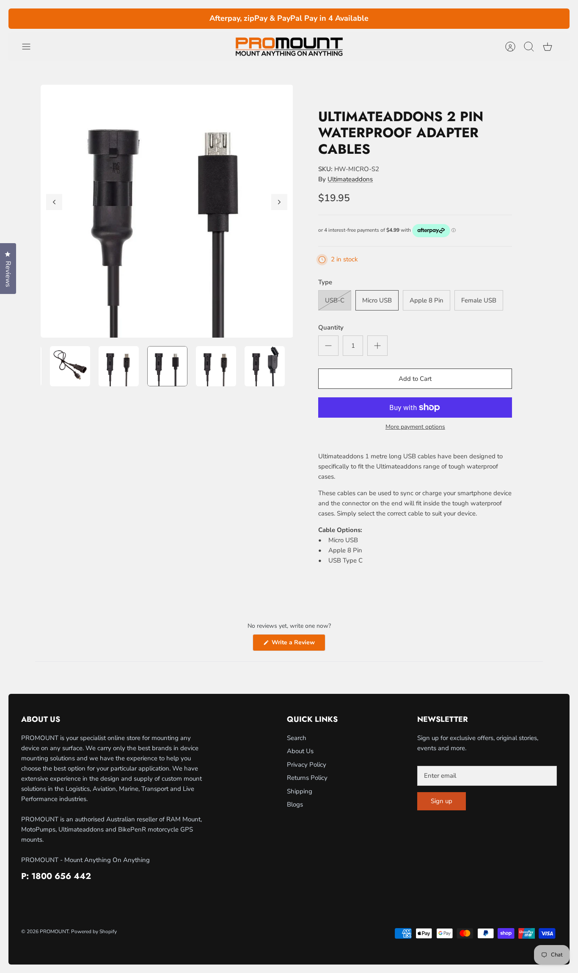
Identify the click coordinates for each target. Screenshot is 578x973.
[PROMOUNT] (289, 46)
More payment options (415, 427)
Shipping (299, 791)
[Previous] (161, 18)
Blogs (295, 804)
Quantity (331, 327)
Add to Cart (415, 378)
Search (296, 738)
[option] (167, 211)
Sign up (441, 801)
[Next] (416, 18)
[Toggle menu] (30, 47)
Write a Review (297, 644)
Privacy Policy (306, 764)
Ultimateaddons (350, 179)
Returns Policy (307, 777)
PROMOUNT (54, 931)
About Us (300, 751)
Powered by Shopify (94, 931)
